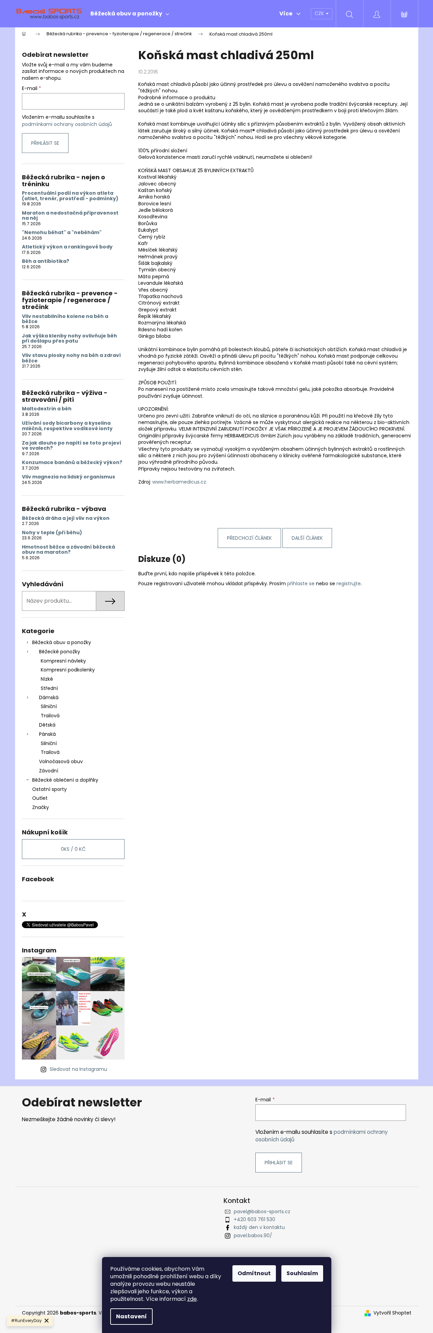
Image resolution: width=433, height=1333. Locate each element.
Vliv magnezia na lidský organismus (68, 476)
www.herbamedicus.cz (179, 481)
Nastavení (131, 1316)
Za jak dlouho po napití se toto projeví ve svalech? (71, 445)
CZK (320, 13)
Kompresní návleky (63, 660)
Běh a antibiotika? (45, 261)
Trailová (50, 715)
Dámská (49, 697)
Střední (49, 688)
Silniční (49, 706)
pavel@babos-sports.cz (262, 1211)
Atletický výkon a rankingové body (67, 246)
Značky (40, 807)
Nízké (47, 679)
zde (192, 1299)
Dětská (47, 724)
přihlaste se (301, 583)
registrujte (348, 583)
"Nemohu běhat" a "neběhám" (62, 232)
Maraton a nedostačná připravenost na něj (70, 215)
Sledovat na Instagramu (78, 1069)
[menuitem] (130, 13)
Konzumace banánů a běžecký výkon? (72, 462)
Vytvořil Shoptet (392, 1313)
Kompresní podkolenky (68, 669)
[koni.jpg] (139, 488)
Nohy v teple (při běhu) (52, 532)
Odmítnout (254, 1273)
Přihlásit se (45, 143)
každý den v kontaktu (259, 1227)
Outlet (40, 798)
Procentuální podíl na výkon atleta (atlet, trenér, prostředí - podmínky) (70, 196)
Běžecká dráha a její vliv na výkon (66, 518)
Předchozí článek (249, 538)
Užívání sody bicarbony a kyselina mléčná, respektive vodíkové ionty (67, 426)
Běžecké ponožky (59, 651)
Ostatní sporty (49, 789)
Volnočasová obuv (61, 761)
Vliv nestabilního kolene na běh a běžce (65, 319)
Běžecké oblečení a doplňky (65, 780)
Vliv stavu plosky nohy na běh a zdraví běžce (71, 358)
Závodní (48, 770)
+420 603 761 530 (254, 1219)
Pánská (47, 734)
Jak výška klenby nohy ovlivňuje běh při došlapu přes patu (69, 338)
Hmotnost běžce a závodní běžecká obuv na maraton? (68, 549)
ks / (73, 849)
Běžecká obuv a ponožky (61, 642)
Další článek (307, 538)
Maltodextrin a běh (47, 408)
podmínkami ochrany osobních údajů (67, 124)
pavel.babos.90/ (253, 1235)
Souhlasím (302, 1273)
